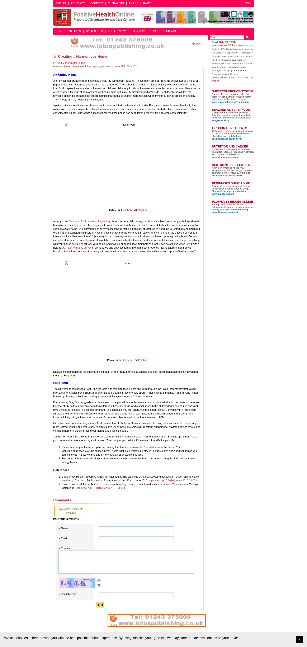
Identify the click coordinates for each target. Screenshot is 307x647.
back (199, 43)
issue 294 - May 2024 (126, 66)
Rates (147, 3)
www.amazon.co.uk (223, 194)
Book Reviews (117, 31)
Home (59, 31)
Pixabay (142, 209)
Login (247, 3)
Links (155, 31)
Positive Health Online (95, 17)
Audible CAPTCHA (99, 585)
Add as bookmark (55, 56)
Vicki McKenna (227, 41)
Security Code (69, 594)
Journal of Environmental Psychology (90, 221)
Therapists (116, 3)
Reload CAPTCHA (99, 581)
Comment (66, 548)
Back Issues (94, 31)
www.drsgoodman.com (225, 157)
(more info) (71, 62)
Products (78, 3)
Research (139, 31)
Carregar (128, 209)
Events (61, 3)
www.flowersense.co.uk (225, 212)
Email (64, 538)
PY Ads (133, 3)
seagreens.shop (221, 120)
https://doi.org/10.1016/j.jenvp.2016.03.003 (172, 480)
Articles (75, 31)
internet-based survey (79, 247)
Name (64, 528)
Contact (170, 31)
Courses (96, 3)
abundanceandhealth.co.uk (227, 138)
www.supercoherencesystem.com (230, 102)
